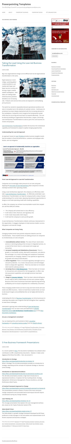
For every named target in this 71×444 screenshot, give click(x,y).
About (10, 12)
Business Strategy (56, 66)
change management (9, 424)
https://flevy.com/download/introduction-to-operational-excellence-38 (22, 374)
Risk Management (22, 269)
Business (17, 327)
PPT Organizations (51, 12)
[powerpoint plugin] (52, 27)
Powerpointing (55, 75)
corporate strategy (20, 424)
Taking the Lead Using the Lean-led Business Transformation (21, 64)
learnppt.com (55, 89)
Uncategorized (55, 96)
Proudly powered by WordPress (9, 441)
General (17, 421)
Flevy (16, 351)
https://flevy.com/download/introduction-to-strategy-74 (18, 361)
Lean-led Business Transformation (12, 126)
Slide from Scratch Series (58, 91)
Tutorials (54, 94)
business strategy (29, 421)
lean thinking (10, 329)
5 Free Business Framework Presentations (20, 342)
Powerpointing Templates (16, 4)
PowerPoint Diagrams (22, 12)
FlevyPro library (37, 323)
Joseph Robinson (33, 331)
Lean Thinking (20, 136)
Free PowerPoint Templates (59, 69)
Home (3, 12)
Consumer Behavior (17, 277)
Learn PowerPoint (56, 71)
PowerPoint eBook (37, 12)
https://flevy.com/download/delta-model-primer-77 (17, 411)
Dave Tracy (26, 426)
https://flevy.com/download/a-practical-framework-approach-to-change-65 (23, 388)
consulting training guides (19, 323)
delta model (29, 424)
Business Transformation (24, 298)
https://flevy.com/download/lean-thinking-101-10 (16, 401)
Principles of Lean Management (18, 185)
